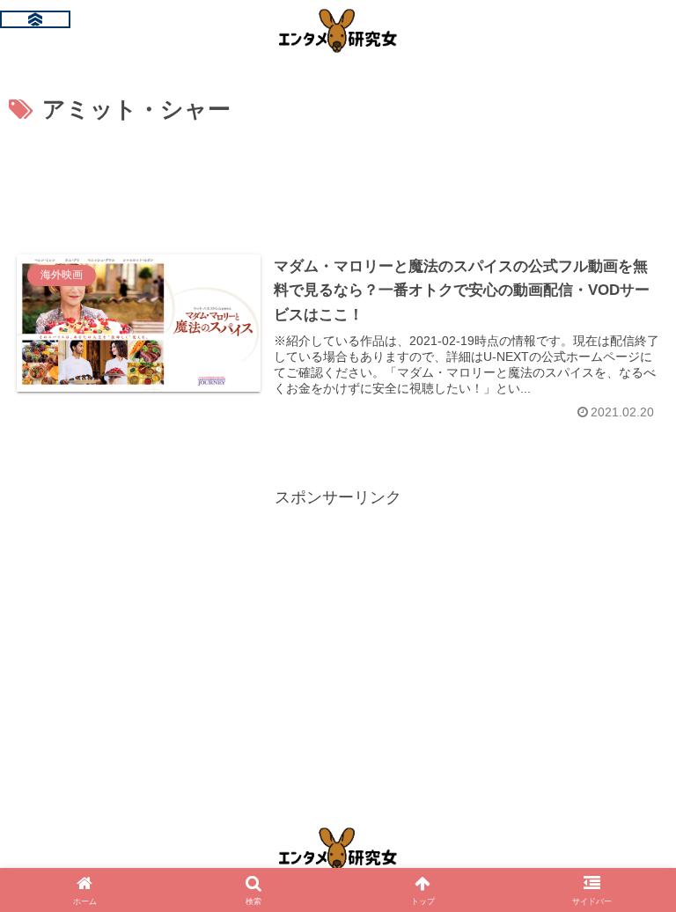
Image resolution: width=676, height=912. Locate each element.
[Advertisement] (338, 178)
